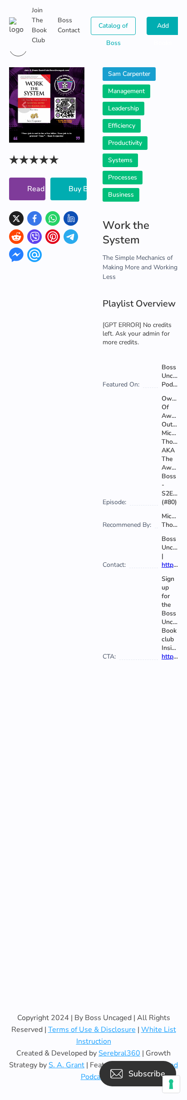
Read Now (36, 189)
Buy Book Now (78, 189)
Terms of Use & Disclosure (92, 1030)
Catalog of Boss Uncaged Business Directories (113, 28)
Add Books (163, 28)
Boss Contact (69, 25)
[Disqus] (93, 828)
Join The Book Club (39, 25)
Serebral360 (119, 1053)
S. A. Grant (66, 1065)
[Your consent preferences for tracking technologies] (171, 1084)
